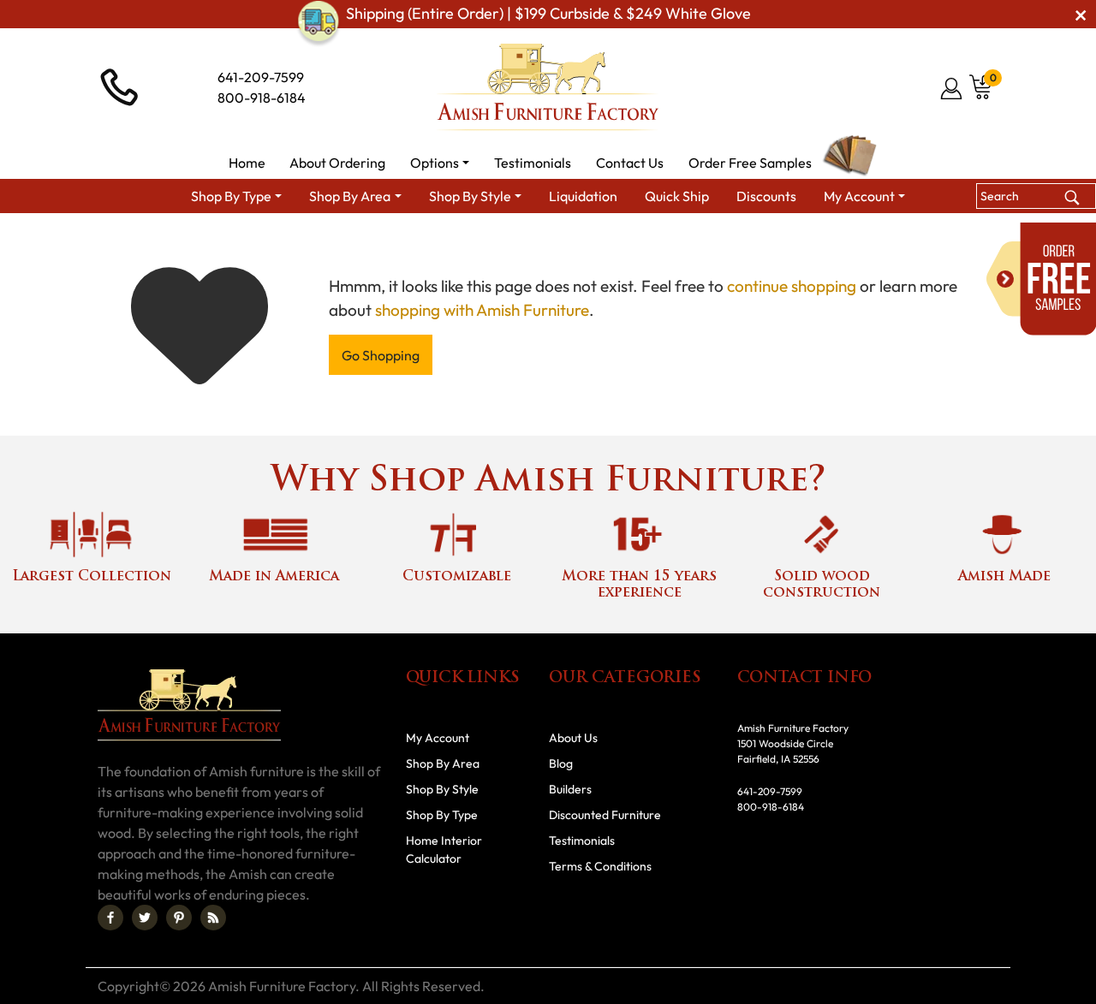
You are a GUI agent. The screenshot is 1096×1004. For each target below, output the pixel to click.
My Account (437, 738)
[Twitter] (145, 917)
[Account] (952, 88)
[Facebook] (110, 917)
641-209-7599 (260, 77)
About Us (573, 738)
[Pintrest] (179, 917)
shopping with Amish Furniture (482, 310)
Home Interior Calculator (444, 849)
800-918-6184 (261, 97)
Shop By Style (442, 789)
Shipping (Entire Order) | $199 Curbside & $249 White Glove (548, 14)
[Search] (1071, 195)
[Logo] (548, 87)
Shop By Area (443, 763)
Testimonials (582, 840)
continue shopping (791, 286)
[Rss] (213, 917)
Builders (570, 789)
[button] (440, 162)
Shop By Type (442, 815)
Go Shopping (381, 355)
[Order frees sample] (1041, 279)
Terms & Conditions (600, 866)
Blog (561, 763)
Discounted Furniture (605, 815)
